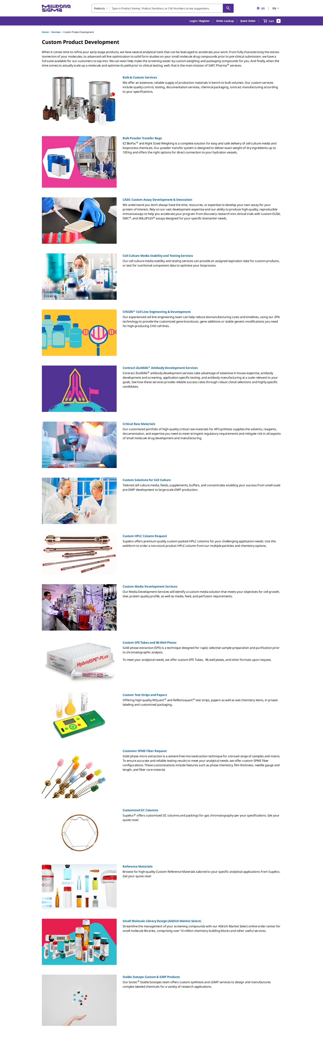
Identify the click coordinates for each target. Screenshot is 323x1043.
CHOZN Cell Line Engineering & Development (157, 312)
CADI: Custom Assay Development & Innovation (157, 200)
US (263, 8)
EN (274, 8)
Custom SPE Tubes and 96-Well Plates (149, 642)
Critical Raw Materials (139, 424)
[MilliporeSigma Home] (56, 8)
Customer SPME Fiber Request (145, 751)
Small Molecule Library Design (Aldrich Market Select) (162, 921)
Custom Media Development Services (150, 586)
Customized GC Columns (140, 810)
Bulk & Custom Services (140, 77)
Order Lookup (225, 21)
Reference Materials (138, 866)
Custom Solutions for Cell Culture (147, 480)
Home (45, 32)
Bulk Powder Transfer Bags (142, 138)
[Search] (228, 8)
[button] (200, 21)
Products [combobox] (99, 8)
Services (55, 32)
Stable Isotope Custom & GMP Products (151, 977)
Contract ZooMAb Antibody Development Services (160, 368)
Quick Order (248, 21)
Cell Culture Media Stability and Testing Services (158, 256)
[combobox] (163, 8)
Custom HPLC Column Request (145, 536)
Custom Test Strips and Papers (145, 695)
